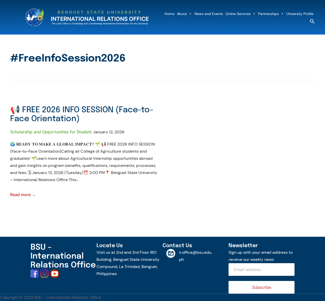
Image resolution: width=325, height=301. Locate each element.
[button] (312, 22)
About (182, 13)
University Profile (300, 13)
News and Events (208, 13)
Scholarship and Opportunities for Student (51, 131)
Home (169, 13)
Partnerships (268, 13)
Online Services (238, 13)
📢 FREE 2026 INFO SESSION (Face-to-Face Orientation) (82, 114)
